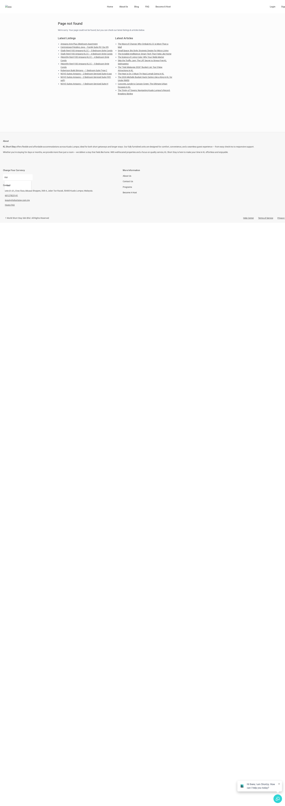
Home (110, 6)
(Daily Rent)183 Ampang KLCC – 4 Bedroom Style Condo (87, 54)
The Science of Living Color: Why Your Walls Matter (141, 57)
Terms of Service (265, 218)
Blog (136, 6)
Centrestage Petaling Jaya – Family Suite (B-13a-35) (85, 47)
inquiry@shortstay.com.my (17, 200)
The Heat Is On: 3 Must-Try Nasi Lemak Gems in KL (141, 74)
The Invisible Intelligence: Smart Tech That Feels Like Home (144, 54)
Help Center (248, 218)
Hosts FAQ (10, 205)
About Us (123, 6)
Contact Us (128, 181)
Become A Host (163, 6)
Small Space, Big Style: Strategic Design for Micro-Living (143, 50)
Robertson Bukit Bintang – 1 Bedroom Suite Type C (84, 70)
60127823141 (11, 195)
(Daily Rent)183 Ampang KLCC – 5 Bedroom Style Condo (87, 50)
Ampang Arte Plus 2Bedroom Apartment (79, 44)
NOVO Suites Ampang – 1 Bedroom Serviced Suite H (84, 84)
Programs (127, 187)
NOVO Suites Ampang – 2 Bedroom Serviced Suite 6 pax (86, 74)
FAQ (147, 6)
